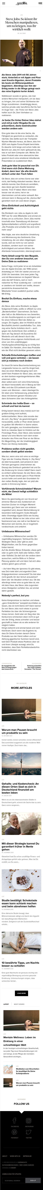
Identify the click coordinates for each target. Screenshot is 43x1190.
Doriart (13, 1168)
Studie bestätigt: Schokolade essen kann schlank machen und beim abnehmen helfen (19, 903)
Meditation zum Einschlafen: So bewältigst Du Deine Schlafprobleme (27, 1071)
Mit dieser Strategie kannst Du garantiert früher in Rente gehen (20, 846)
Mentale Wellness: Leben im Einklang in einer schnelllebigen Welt (19, 1041)
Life (21, 15)
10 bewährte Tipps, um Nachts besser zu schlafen (20, 964)
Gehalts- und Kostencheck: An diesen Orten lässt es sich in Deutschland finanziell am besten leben (20, 788)
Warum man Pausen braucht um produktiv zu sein (19, 731)
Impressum (27, 1156)
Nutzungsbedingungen (10, 1165)
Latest (6, 1004)
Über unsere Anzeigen (26, 1165)
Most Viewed (19, 1004)
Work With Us (15, 1156)
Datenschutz (22, 1162)
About (4, 1156)
